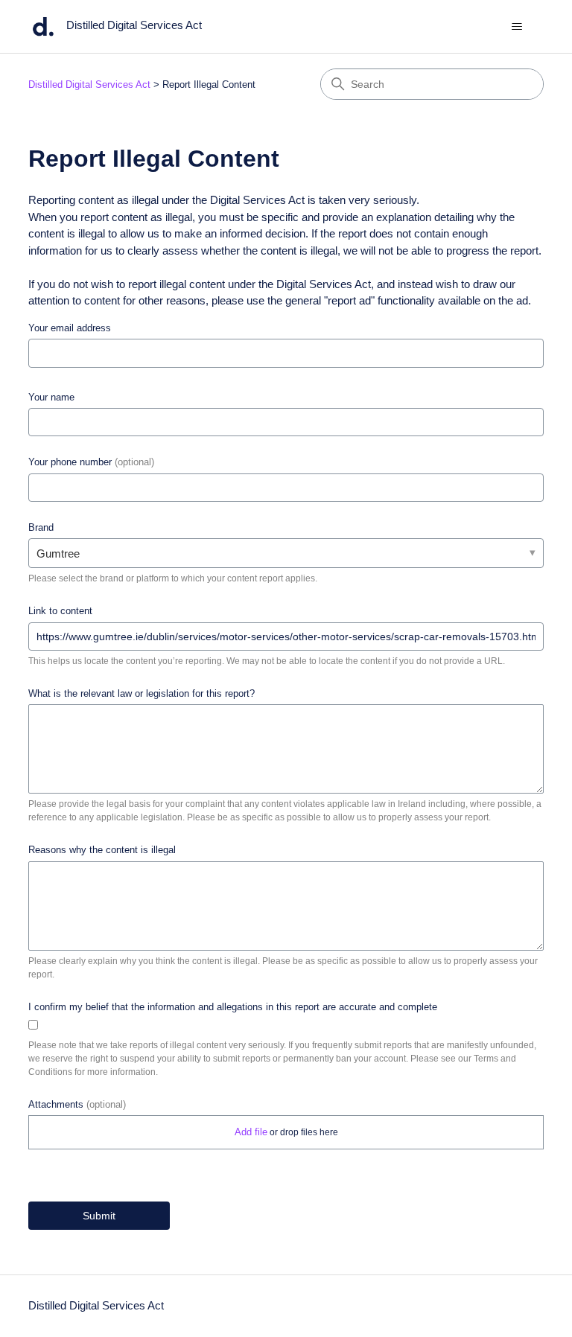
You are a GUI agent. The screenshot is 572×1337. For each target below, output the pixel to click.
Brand (41, 527)
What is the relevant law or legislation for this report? (141, 693)
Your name (51, 397)
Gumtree (58, 553)
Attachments (77, 1104)
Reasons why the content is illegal (102, 849)
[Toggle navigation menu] (517, 27)
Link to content (60, 610)
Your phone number (91, 462)
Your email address (69, 328)
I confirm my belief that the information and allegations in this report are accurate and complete (232, 1006)
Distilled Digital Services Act (89, 84)
